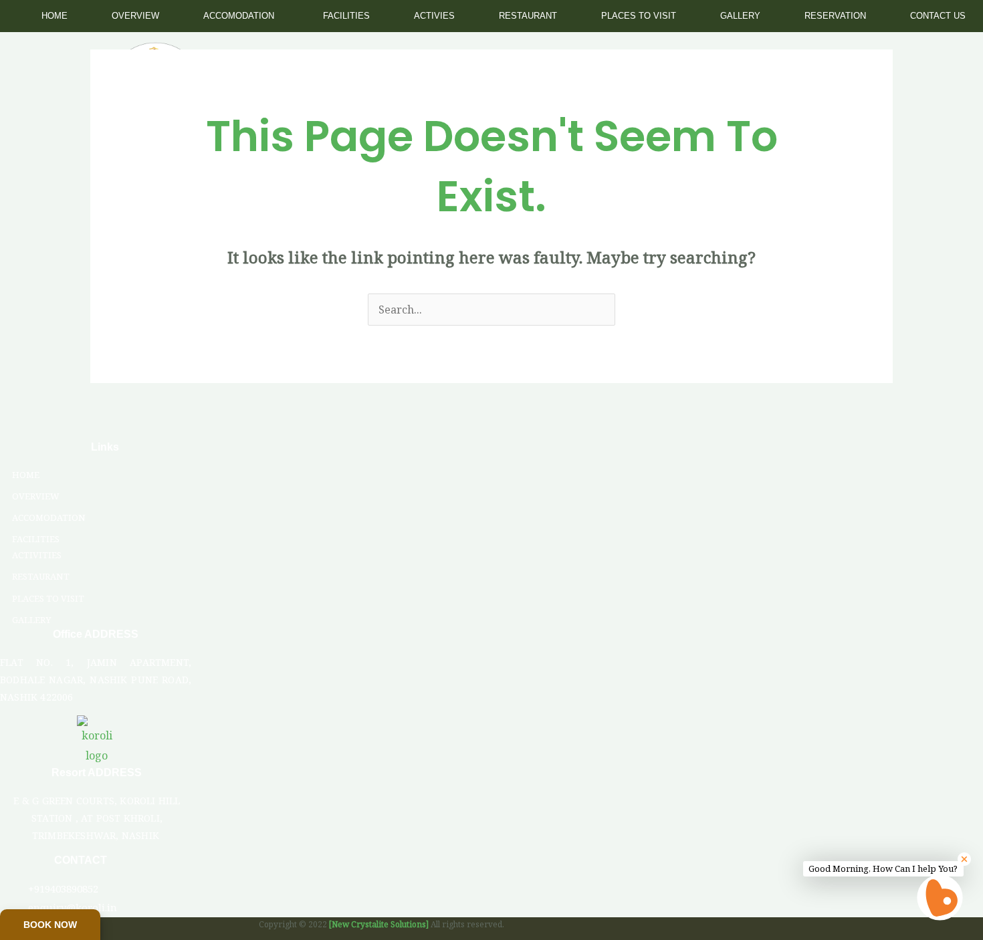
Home (54, 16)
